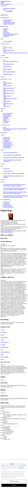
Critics (4, 9)
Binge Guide (6, 138)
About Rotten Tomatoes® (9, 8)
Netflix (5, 30)
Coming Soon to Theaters (9, 22)
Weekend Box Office (8, 145)
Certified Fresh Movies (8, 23)
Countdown (6, 141)
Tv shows (3, 55)
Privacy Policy (23, 465)
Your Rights (21, 468)
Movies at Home (4, 26)
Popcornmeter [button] (20, 224)
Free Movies (6, 203)
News (6, 132)
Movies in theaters (5, 17)
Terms (2, 465)
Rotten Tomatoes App (8, 207)
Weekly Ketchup (7, 146)
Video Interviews (7, 143)
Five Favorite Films (7, 142)
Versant (11, 463)
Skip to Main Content (5, 1)
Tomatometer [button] (6, 224)
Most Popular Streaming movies (10, 34)
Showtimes (7, 199)
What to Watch (7, 41)
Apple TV (5, 31)
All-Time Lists (6, 137)
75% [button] (2, 224)
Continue (14, 485)
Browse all (5, 36)
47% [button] (15, 224)
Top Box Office (7, 21)
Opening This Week (8, 20)
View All (3, 76)
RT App (3, 132)
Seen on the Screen (7, 205)
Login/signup (9, 11)
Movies (6, 15)
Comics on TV (6, 140)
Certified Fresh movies (8, 35)
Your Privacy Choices (14, 481)
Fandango (5, 28)
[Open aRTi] (2, 2)
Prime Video (6, 32)
